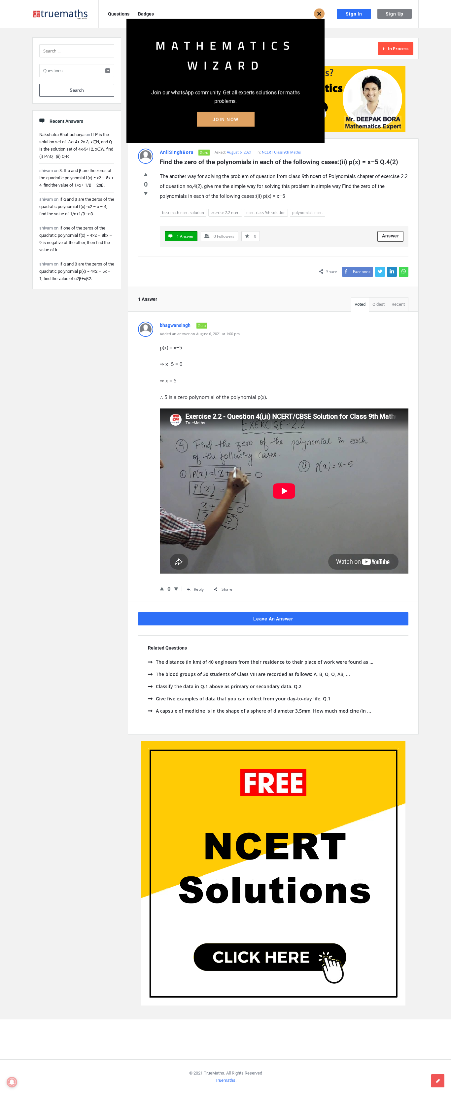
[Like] (146, 174)
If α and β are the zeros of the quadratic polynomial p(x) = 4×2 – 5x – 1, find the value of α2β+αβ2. (76, 271)
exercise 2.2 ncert (225, 212)
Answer (390, 235)
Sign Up (395, 14)
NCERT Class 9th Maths (281, 152)
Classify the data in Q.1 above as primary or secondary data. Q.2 (228, 686)
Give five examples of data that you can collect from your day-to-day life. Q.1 (243, 698)
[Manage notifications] (12, 1082)
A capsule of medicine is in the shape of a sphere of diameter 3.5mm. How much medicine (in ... (263, 711)
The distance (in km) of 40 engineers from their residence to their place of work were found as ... (264, 662)
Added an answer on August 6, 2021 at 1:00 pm (200, 333)
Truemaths (225, 1080)
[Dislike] (146, 193)
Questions (118, 14)
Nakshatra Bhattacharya (62, 134)
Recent (398, 304)
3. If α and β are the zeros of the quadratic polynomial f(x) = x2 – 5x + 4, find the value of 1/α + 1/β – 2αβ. (76, 178)
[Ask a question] (437, 1080)
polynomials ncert (307, 212)
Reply (199, 589)
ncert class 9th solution (266, 212)
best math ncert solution (183, 212)
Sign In (354, 14)
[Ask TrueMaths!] (65, 14)
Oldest (378, 304)
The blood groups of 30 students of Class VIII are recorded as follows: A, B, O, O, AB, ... (253, 674)
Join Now (226, 121)
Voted (360, 304)
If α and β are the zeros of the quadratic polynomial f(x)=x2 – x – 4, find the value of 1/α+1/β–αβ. (76, 206)
